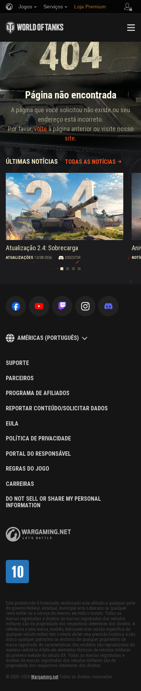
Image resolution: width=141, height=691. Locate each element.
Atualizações (19, 257)
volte (40, 129)
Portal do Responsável (38, 454)
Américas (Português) (48, 337)
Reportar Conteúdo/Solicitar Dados (57, 408)
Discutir (72, 257)
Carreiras (20, 484)
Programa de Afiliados (37, 393)
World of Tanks (35, 27)
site (70, 138)
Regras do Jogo (27, 469)
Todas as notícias (90, 161)
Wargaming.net (44, 676)
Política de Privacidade (38, 438)
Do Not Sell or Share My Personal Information (53, 502)
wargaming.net (38, 534)
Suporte (17, 363)
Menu (131, 27)
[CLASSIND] (17, 571)
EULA (12, 423)
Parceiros (20, 378)
